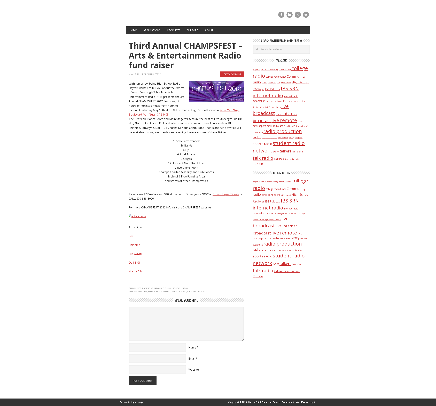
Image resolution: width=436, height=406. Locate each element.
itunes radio (292, 101)
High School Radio (177, 288)
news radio (273, 125)
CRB (278, 83)
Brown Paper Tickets (226, 194)
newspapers (259, 125)
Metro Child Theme (258, 402)
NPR (281, 126)
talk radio (263, 158)
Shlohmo (134, 245)
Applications (151, 30)
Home (133, 30)
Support (192, 30)
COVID (264, 83)
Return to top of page (131, 402)
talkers (285, 151)
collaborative (285, 69)
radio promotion (197, 291)
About (209, 30)
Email (191, 358)
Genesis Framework (283, 402)
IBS (263, 89)
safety (291, 137)
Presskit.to (288, 126)
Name (192, 347)
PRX (295, 125)
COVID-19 (272, 83)
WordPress (302, 402)
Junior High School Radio (270, 107)
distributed (286, 83)
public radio (303, 126)
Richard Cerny (153, 74)
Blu (131, 236)
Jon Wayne (135, 254)
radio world (283, 137)
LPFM (300, 121)
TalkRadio (279, 158)
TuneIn (258, 164)
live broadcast (178, 291)
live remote (284, 120)
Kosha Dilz (135, 271)
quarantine (258, 132)
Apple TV (256, 69)
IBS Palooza (272, 89)
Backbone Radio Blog (154, 288)
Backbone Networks (186, 19)
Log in (313, 402)
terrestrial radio (292, 159)
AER (145, 291)
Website (193, 369)
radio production (282, 131)
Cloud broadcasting (269, 69)
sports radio (262, 143)
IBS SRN (290, 88)
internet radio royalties (276, 101)
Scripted (298, 137)
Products (173, 30)
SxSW (276, 151)
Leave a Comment (232, 74)
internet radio (268, 95)
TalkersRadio (297, 152)
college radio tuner (276, 76)
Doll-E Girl (135, 262)
